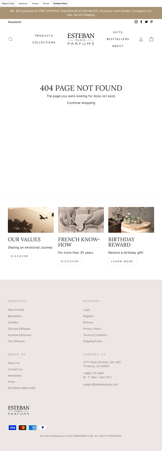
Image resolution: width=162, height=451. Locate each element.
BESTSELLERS (118, 39)
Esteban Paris (60, 3)
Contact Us (15, 369)
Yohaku (35, 3)
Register (88, 316)
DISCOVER (20, 256)
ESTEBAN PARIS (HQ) (21, 388)
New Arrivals (16, 309)
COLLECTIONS (44, 42)
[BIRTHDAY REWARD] (131, 220)
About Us (14, 363)
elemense (23, 3)
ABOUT (118, 45)
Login (86, 309)
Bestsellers (15, 316)
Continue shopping (81, 103)
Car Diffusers (16, 341)
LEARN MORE (122, 261)
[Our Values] (31, 220)
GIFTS (118, 32)
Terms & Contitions (95, 335)
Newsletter (15, 22)
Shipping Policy (93, 341)
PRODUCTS (44, 35)
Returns (88, 322)
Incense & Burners (19, 335)
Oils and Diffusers (19, 328)
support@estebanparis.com (100, 384)
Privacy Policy (92, 328)
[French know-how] (81, 220)
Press (11, 381)
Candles (13, 322)
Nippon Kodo (8, 3)
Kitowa (46, 3)
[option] (81, 13)
